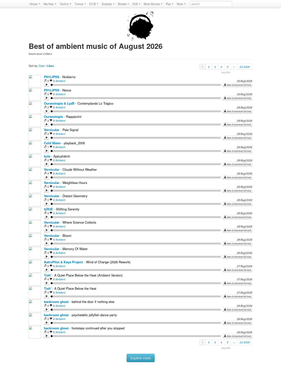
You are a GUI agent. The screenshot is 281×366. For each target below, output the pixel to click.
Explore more (140, 357)
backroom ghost (56, 301)
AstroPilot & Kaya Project (63, 262)
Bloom (67, 235)
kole (47, 156)
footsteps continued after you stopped (98, 328)
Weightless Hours (75, 182)
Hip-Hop (49, 4)
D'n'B (92, 4)
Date (42, 66)
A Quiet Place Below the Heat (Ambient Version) (88, 275)
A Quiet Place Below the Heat (75, 288)
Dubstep (107, 4)
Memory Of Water (75, 248)
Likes (50, 66)
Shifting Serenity (67, 209)
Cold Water (52, 143)
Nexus (66, 90)
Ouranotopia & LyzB (59, 103)
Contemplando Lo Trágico (95, 103)
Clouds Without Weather (80, 169)
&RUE (48, 209)
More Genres (152, 4)
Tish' (47, 275)
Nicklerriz (69, 77)
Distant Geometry (75, 196)
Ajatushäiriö (61, 156)
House (34, 4)
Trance (79, 4)
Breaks (122, 4)
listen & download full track (239, 84)
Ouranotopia (53, 116)
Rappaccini (73, 116)
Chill (135, 4)
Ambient (60, 81)
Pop (168, 4)
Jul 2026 (245, 67)
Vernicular (51, 129)
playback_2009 (74, 143)
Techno (64, 4)
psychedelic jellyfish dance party (94, 315)
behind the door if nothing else (93, 301)
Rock (180, 4)
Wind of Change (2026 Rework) (108, 262)
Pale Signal (70, 129)
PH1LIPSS (51, 77)
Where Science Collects (79, 222)
